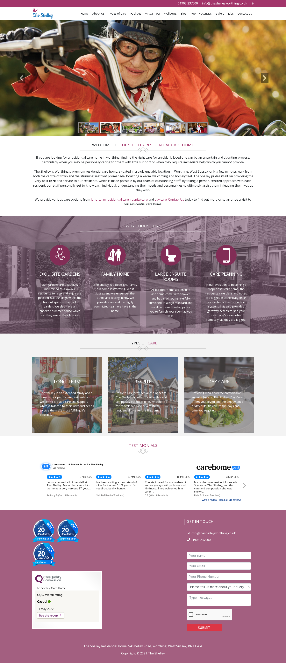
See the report (48, 615)
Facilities (135, 13)
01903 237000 (188, 3)
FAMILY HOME (115, 274)
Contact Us (245, 13)
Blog (184, 13)
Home (85, 13)
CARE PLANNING (226, 274)
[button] (21, 78)
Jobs (231, 13)
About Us (98, 13)
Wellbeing (170, 13)
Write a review (209, 500)
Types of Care (117, 13)
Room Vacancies (201, 13)
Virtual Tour (152, 13)
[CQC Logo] (48, 582)
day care (161, 199)
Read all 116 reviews (230, 500)
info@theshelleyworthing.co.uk (224, 3)
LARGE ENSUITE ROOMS (170, 276)
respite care (139, 199)
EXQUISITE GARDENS (59, 274)
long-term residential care (110, 199)
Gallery (220, 13)
